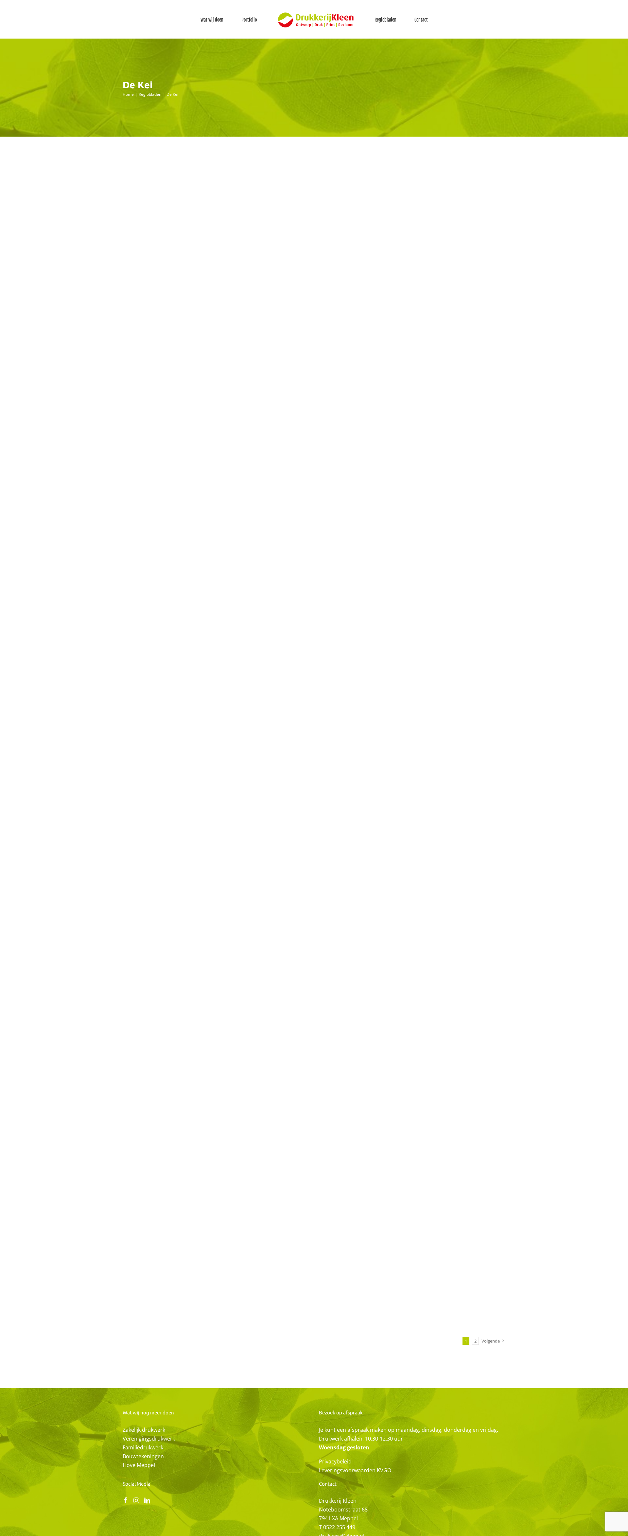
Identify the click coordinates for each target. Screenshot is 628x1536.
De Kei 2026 (205, 209)
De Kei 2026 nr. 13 (319, 157)
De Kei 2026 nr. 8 (318, 742)
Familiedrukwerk (143, 1447)
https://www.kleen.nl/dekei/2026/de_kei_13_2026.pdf (205, 187)
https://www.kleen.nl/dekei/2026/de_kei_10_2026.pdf (205, 538)
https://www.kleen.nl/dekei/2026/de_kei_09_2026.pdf (205, 655)
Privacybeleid (335, 1461)
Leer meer (316, 173)
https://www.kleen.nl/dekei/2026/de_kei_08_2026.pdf (205, 772)
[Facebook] (126, 1500)
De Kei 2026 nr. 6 (318, 976)
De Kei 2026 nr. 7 (318, 859)
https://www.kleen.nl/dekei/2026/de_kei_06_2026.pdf (205, 1006)
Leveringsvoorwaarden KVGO (355, 1470)
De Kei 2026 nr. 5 (318, 1093)
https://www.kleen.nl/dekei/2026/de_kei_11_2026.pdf (205, 421)
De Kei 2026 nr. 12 (319, 274)
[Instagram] (136, 1500)
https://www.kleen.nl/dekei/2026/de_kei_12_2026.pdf (205, 304)
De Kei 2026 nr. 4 (318, 1210)
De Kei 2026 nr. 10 (319, 508)
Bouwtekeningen (143, 1456)
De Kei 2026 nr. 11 (319, 391)
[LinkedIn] (147, 1500)
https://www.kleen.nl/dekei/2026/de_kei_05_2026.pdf (205, 1123)
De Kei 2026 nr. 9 (318, 625)
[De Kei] (205, 197)
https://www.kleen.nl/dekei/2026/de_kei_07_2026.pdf (205, 889)
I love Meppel (139, 1465)
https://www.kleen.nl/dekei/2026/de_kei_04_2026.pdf (205, 1240)
